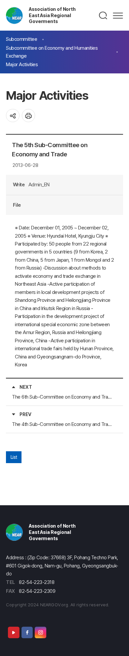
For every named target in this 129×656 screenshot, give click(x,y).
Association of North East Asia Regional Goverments (52, 15)
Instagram (40, 632)
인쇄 (28, 115)
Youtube (13, 632)
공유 (13, 115)
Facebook (27, 632)
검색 (103, 15)
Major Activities (22, 64)
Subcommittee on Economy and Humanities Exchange (52, 52)
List (14, 457)
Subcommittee (21, 39)
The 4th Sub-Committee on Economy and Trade (62, 424)
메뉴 (118, 15)
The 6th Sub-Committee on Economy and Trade (62, 397)
